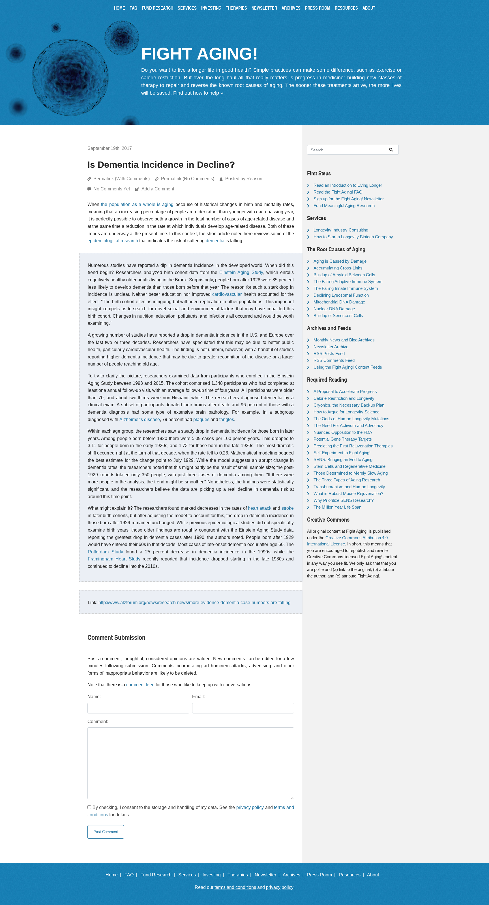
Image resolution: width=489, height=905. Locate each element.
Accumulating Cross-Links (338, 267)
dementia (215, 240)
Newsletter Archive (331, 346)
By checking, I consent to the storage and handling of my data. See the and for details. (190, 811)
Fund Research (157, 8)
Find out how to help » (198, 93)
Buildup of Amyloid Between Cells (344, 274)
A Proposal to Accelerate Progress (345, 391)
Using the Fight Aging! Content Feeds (348, 367)
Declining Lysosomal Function (341, 295)
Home (119, 8)
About (369, 8)
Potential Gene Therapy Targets (343, 439)
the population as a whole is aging (137, 204)
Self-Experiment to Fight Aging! (342, 452)
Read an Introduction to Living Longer (348, 185)
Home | (114, 874)
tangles (226, 419)
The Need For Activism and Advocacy (348, 425)
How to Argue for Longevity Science (346, 411)
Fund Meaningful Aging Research (344, 205)
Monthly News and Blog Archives (344, 339)
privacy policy (250, 807)
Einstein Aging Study (241, 272)
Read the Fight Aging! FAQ (338, 192)
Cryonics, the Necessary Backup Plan (349, 405)
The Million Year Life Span (337, 507)
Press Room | (322, 874)
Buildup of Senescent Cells (338, 315)
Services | (189, 874)
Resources (346, 8)
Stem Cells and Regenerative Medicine (349, 466)
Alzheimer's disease (139, 419)
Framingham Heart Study (114, 558)
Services (187, 8)
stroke (288, 508)
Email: (198, 696)
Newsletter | (268, 874)
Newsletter (264, 8)
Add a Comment (157, 188)
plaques (201, 419)
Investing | (214, 874)
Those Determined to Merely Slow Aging (351, 473)
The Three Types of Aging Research (347, 479)
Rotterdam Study (105, 551)
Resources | (352, 874)
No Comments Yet (112, 188)
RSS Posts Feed (329, 353)
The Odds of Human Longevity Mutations (351, 418)
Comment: (97, 721)
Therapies (236, 8)
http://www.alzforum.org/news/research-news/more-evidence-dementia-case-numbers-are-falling (194, 602)
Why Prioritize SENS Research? (344, 500)
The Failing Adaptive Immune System (348, 281)
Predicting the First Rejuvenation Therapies (353, 445)
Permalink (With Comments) (121, 178)
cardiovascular (227, 294)
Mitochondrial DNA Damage (339, 301)
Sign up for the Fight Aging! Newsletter (349, 198)
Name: (94, 696)
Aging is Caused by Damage (340, 261)
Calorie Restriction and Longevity (344, 398)
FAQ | (132, 874)
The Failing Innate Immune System (346, 288)
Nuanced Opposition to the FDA (343, 432)
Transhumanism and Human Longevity (349, 486)
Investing (211, 8)
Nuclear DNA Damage (334, 308)
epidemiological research (112, 240)
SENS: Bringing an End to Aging (343, 459)
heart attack (259, 508)
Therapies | (241, 874)
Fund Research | (158, 874)
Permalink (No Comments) (187, 178)
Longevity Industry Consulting (341, 230)
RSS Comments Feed (334, 360)
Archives (291, 8)
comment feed (140, 684)
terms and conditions (235, 887)
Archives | (294, 874)
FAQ (133, 8)
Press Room (317, 8)
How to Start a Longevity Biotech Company (353, 236)
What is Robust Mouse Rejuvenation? (348, 493)
